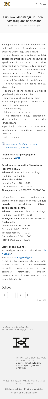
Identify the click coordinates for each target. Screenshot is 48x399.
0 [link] (40, 26)
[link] (17, 4)
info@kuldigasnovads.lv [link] (32, 365)
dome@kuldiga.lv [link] (32, 363)
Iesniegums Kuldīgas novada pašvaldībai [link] (21, 146)
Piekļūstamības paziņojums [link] (24, 393)
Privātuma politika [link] (33, 389)
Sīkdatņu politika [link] (13, 389)
